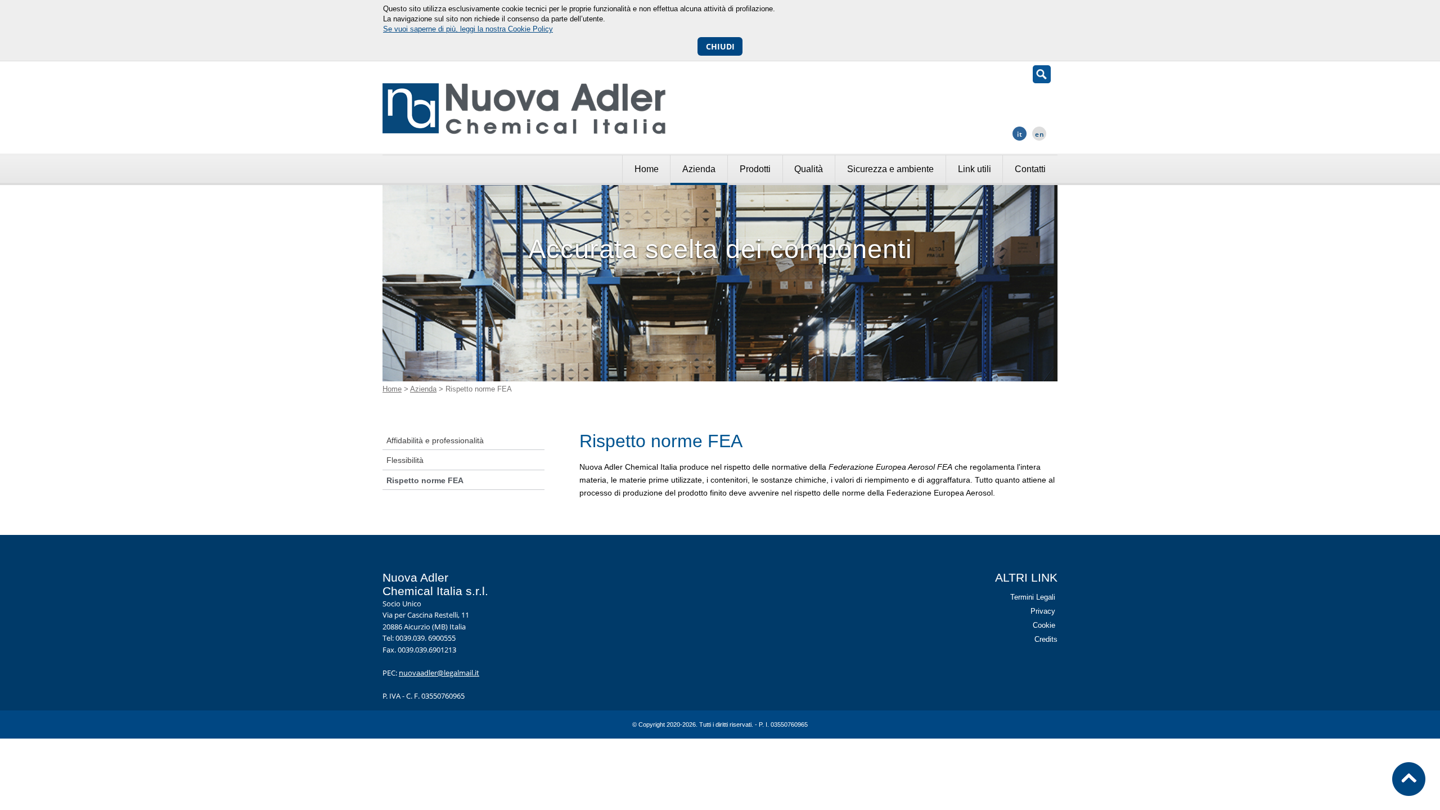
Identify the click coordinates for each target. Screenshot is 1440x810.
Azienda (699, 169)
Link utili (974, 169)
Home (646, 169)
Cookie (1044, 625)
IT (1020, 134)
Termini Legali (1032, 597)
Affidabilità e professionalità (435, 440)
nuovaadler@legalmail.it (439, 673)
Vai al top (1409, 779)
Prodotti (755, 169)
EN (1040, 134)
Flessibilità (405, 460)
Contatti (1030, 169)
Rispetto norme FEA (425, 480)
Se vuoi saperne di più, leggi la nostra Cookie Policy (468, 29)
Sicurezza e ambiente (890, 169)
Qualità (808, 169)
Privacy (1042, 611)
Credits (1046, 639)
